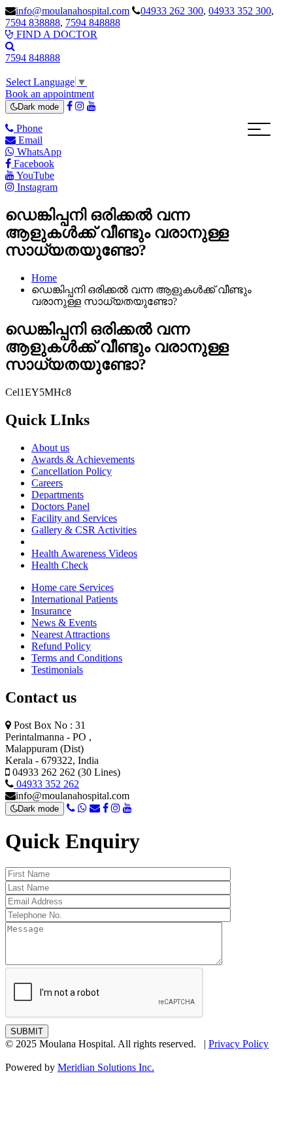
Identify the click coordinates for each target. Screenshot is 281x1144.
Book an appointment (49, 93)
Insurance (51, 610)
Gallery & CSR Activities (84, 529)
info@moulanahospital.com (72, 10)
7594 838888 (32, 22)
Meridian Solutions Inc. (106, 1067)
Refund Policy (61, 646)
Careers (47, 482)
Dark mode (38, 107)
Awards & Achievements (83, 459)
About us (50, 447)
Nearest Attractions (70, 634)
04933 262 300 (171, 10)
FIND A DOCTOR (55, 34)
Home (44, 277)
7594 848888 (92, 22)
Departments (57, 494)
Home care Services (72, 587)
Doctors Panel (60, 506)
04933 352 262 (46, 783)
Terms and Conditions (76, 657)
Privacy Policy (238, 1043)
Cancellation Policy (71, 471)
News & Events (64, 622)
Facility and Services (74, 518)
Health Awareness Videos (84, 553)
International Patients (74, 599)
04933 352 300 (239, 10)
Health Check (59, 565)
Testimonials (57, 669)
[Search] (10, 46)
